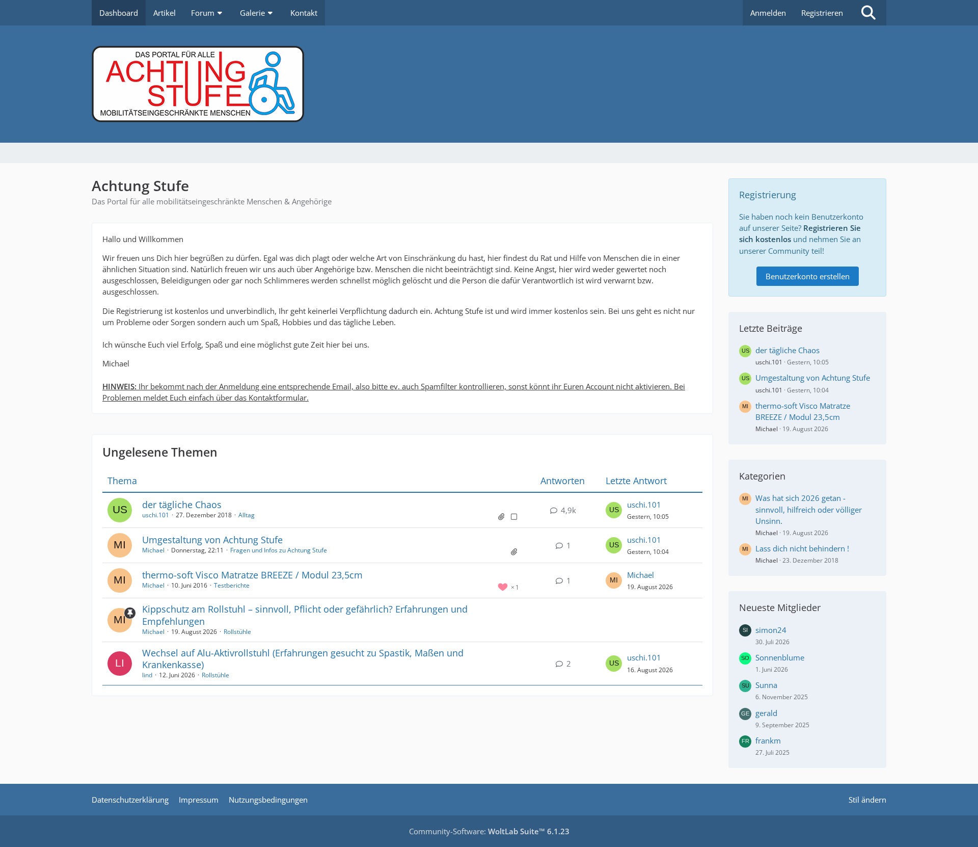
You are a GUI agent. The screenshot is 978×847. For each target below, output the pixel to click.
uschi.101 (155, 515)
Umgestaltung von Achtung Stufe (212, 540)
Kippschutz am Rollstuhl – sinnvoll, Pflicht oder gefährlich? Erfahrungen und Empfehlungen (305, 615)
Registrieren (822, 13)
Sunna (766, 685)
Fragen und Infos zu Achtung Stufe (278, 550)
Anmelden (768, 13)
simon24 (770, 630)
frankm (768, 740)
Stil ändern (867, 800)
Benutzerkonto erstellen (808, 276)
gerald (766, 713)
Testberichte (232, 585)
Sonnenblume (779, 657)
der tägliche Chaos (182, 504)
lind (147, 675)
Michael (153, 550)
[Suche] (868, 12)
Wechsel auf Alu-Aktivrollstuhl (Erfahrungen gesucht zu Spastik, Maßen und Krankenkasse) (303, 659)
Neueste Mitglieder (780, 607)
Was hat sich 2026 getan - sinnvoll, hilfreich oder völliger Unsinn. (808, 509)
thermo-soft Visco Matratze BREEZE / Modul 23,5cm (252, 575)
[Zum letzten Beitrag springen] (614, 510)
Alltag (246, 515)
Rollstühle (237, 631)
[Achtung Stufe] (489, 84)
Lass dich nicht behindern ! (802, 548)
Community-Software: (489, 831)
